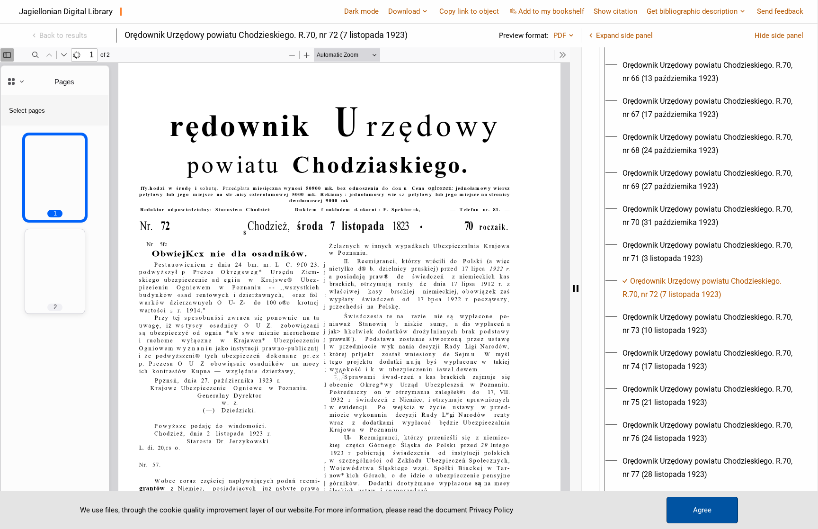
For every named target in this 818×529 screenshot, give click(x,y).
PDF (559, 35)
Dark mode (361, 11)
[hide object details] (575, 288)
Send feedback (780, 11)
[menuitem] (708, 72)
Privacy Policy (491, 510)
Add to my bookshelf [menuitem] (551, 11)
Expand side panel (624, 35)
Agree (702, 510)
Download (404, 11)
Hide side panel (779, 35)
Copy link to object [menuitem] (469, 11)
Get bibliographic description (692, 11)
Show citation (615, 11)
